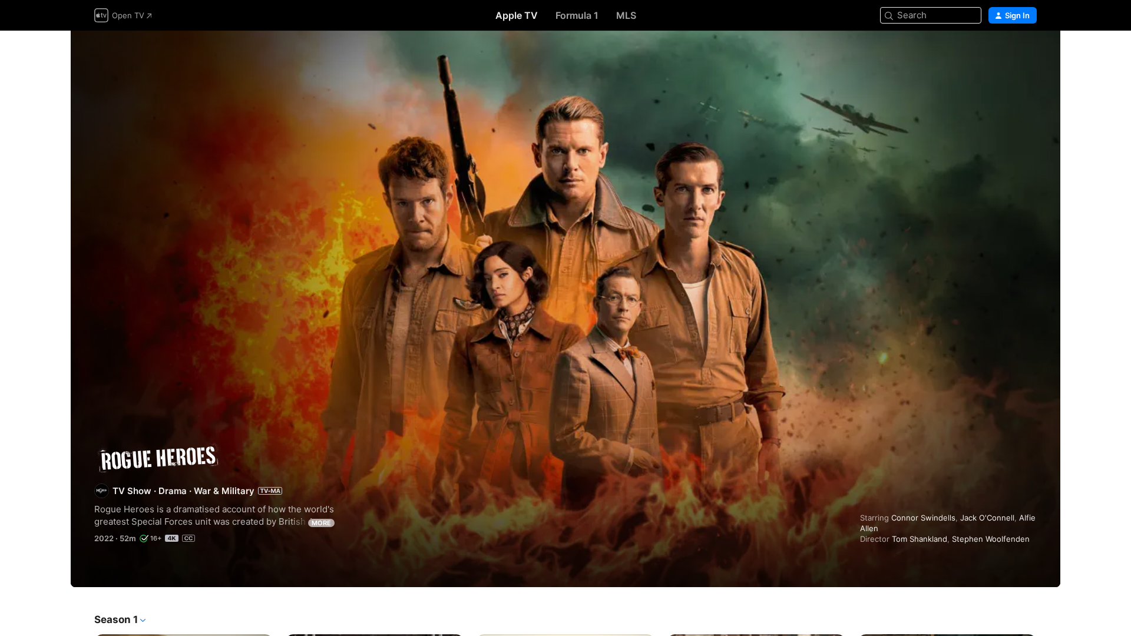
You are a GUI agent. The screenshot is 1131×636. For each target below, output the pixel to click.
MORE (321, 523)
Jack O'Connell (987, 517)
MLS (626, 15)
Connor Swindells (923, 517)
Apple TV (516, 15)
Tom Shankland (919, 539)
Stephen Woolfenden (991, 539)
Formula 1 (576, 15)
